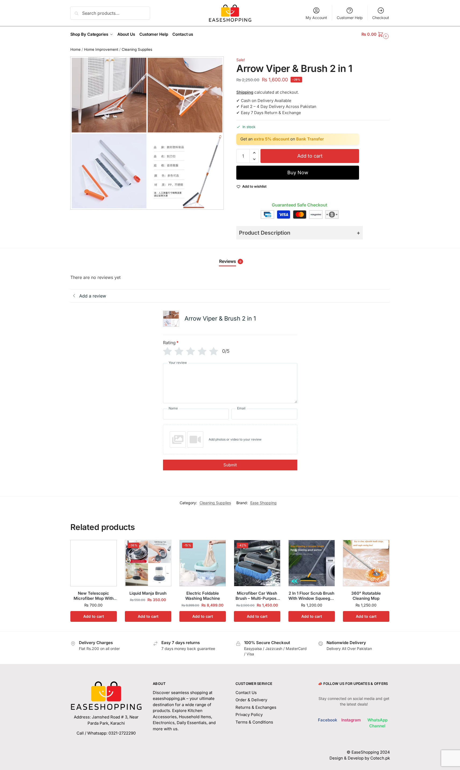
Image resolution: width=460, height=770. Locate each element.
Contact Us (246, 692)
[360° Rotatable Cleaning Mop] (366, 563)
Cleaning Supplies (137, 49)
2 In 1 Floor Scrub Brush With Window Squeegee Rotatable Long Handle (311, 596)
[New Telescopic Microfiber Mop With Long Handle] (93, 563)
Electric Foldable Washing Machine (202, 596)
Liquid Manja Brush (147, 593)
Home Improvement (101, 49)
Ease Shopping (263, 502)
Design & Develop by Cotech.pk (359, 758)
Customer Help (350, 17)
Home (75, 49)
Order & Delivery (251, 699)
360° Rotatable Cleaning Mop (366, 596)
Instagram (351, 719)
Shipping (244, 92)
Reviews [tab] (230, 261)
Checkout (380, 17)
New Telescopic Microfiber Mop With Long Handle (94, 596)
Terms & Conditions (254, 722)
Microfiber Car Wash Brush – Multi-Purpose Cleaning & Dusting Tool (257, 596)
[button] (375, 34)
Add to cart (310, 156)
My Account (316, 17)
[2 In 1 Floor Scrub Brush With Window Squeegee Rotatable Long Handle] (311, 563)
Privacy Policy (249, 714)
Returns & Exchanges (256, 707)
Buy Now (297, 172)
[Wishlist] (109, 548)
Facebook (327, 719)
